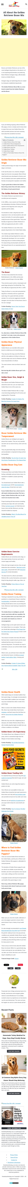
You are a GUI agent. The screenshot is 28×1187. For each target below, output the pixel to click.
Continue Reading (14, 1051)
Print (18, 968)
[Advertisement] (14, 52)
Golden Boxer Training (9, 149)
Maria (14, 988)
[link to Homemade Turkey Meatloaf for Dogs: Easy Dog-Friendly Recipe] (14, 1022)
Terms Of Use (14, 1157)
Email (11, 968)
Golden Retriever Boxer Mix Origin (12, 142)
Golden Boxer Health (9, 151)
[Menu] (2, 4)
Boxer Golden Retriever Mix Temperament (14, 145)
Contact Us (14, 1160)
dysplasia (4, 712)
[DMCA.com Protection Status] (14, 1183)
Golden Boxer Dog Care (9, 147)
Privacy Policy (14, 1155)
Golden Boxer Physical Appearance (12, 143)
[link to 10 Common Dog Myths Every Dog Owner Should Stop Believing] (14, 1065)
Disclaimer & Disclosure (14, 1162)
